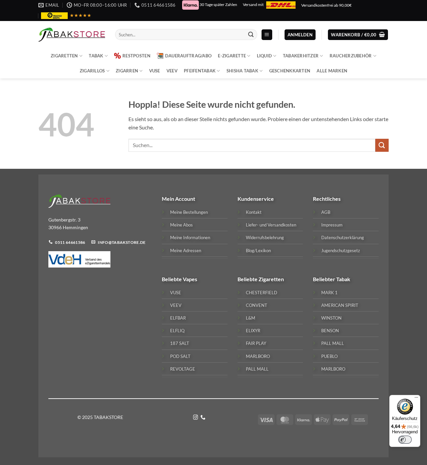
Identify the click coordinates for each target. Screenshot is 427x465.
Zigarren (127, 70)
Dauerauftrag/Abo (188, 55)
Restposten (136, 55)
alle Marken (332, 70)
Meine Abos (181, 224)
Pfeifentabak (200, 70)
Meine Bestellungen (189, 212)
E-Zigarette (232, 55)
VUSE (154, 70)
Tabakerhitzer (301, 55)
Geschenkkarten (290, 70)
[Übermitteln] (251, 34)
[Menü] (416, 399)
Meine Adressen (185, 250)
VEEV (171, 70)
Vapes (190, 279)
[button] (267, 34)
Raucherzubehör (351, 55)
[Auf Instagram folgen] (195, 417)
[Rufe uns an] (202, 417)
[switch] (405, 440)
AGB (325, 212)
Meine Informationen (190, 237)
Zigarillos (92, 70)
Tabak (96, 55)
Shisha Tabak (242, 70)
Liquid (264, 55)
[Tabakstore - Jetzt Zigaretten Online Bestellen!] (71, 34)
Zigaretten (64, 55)
